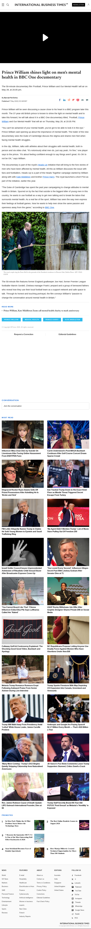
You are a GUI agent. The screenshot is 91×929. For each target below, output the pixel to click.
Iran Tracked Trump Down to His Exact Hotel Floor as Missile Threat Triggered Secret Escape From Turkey (67, 492)
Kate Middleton (23, 177)
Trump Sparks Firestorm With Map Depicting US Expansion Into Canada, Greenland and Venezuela (67, 688)
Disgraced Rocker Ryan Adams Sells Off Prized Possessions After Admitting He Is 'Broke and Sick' (20, 492)
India (56, 879)
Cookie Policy (41, 890)
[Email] (82, 100)
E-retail (21, 875)
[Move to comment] (87, 100)
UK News (5, 879)
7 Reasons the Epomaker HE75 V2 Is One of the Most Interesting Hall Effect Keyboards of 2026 (18, 837)
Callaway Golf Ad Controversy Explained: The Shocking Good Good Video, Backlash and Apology (22, 648)
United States (59, 890)
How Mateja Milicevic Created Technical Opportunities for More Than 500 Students (63, 851)
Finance (22, 890)
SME (3, 890)
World (4, 875)
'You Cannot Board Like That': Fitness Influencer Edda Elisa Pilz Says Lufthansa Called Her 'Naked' (20, 609)
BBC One (49, 207)
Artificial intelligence (26, 898)
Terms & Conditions (43, 883)
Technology (6, 898)
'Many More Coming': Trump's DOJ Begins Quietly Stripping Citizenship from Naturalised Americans (22, 766)
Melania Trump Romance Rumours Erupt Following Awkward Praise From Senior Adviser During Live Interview (20, 688)
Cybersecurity (24, 894)
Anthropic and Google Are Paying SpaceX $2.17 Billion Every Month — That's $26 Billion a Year (67, 727)
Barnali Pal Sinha (11, 98)
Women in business (26, 901)
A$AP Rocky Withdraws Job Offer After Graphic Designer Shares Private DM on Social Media (68, 609)
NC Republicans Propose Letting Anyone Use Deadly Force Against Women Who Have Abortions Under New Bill (67, 648)
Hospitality (23, 879)
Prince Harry (48, 177)
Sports (4, 909)
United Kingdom (59, 886)
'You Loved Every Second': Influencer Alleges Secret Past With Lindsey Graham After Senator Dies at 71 (67, 570)
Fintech (21, 913)
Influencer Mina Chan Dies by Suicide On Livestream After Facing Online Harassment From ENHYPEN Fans (21, 453)
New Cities (23, 909)
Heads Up (42, 165)
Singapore (57, 883)
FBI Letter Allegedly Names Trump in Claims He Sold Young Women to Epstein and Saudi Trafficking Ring (22, 531)
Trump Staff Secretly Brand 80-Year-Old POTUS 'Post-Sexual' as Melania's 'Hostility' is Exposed (68, 805)
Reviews (5, 913)
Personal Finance (8, 894)
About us (40, 875)
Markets (4, 883)
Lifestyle (5, 905)
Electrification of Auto (26, 886)
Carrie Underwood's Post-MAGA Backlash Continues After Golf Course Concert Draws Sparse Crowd (66, 453)
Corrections (41, 894)
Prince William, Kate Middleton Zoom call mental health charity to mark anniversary (41, 311)
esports (21, 905)
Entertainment (6, 901)
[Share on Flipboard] (73, 100)
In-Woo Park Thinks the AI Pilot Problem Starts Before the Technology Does (17, 823)
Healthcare (23, 883)
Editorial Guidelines (67, 334)
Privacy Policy (42, 886)
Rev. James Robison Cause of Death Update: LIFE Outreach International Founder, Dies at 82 (22, 805)
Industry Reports (25, 916)
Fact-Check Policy (43, 901)
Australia (57, 875)
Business (5, 886)
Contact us (40, 879)
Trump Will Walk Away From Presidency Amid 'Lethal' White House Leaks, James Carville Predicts (22, 727)
